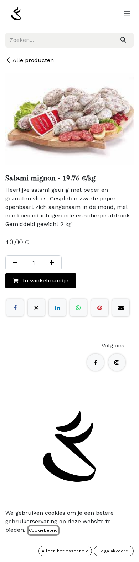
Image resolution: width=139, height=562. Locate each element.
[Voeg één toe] (52, 262)
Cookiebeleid (43, 530)
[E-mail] (120, 307)
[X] (36, 307)
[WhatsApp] (78, 307)
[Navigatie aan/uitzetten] (127, 13)
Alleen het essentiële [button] (65, 551)
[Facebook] (15, 307)
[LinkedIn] (57, 307)
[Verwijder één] (15, 262)
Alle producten (33, 60)
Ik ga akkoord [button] (113, 551)
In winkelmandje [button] (44, 280)
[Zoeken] (123, 40)
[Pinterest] (99, 307)
